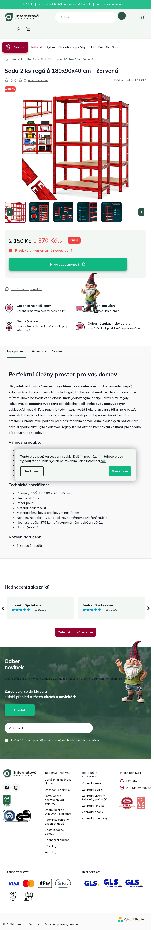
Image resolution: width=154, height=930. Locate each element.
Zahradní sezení (92, 783)
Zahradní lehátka (93, 805)
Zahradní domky (92, 789)
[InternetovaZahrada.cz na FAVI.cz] (128, 804)
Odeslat (19, 710)
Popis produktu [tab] (16, 351)
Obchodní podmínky (57, 790)
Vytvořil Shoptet (134, 919)
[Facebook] (7, 787)
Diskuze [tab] (57, 351)
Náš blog (50, 846)
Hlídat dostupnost (64, 264)
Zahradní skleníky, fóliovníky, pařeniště (95, 797)
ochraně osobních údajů (66, 740)
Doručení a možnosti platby (58, 781)
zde (103, 461)
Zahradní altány (92, 812)
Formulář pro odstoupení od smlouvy (54, 799)
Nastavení (32, 471)
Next (148, 608)
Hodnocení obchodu (58, 840)
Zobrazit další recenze (75, 632)
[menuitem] (15, 47)
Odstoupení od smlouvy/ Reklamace (58, 812)
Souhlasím (120, 471)
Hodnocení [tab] (39, 351)
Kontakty (142, 17)
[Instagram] (16, 787)
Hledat (122, 16)
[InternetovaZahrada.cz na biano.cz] (142, 804)
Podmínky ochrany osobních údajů (57, 821)
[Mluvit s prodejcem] (23, 289)
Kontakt (131, 780)
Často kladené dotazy (54, 832)
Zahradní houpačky (94, 818)
